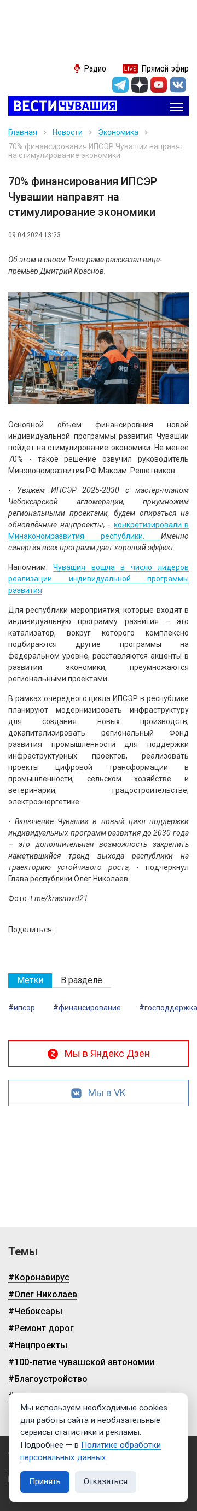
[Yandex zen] (139, 85)
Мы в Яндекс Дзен (107, 1053)
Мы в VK (107, 1092)
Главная (22, 132)
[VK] (178, 85)
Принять (45, 1481)
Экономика (118, 132)
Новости (68, 132)
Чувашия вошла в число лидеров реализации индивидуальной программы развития (98, 579)
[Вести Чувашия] (62, 107)
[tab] (30, 980)
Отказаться (106, 1481)
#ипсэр (21, 1007)
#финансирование (87, 1007)
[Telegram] (120, 85)
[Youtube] (158, 85)
